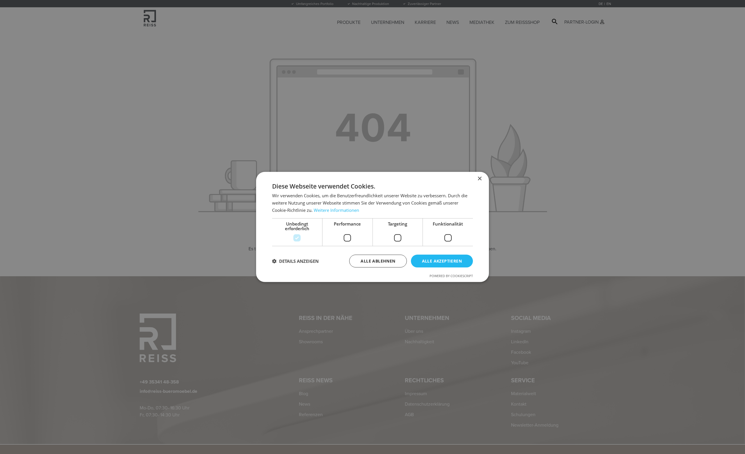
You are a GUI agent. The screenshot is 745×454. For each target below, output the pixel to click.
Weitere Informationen (336, 210)
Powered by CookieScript (451, 276)
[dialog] (372, 227)
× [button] (479, 179)
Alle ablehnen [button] (378, 260)
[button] (295, 261)
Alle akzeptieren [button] (442, 260)
